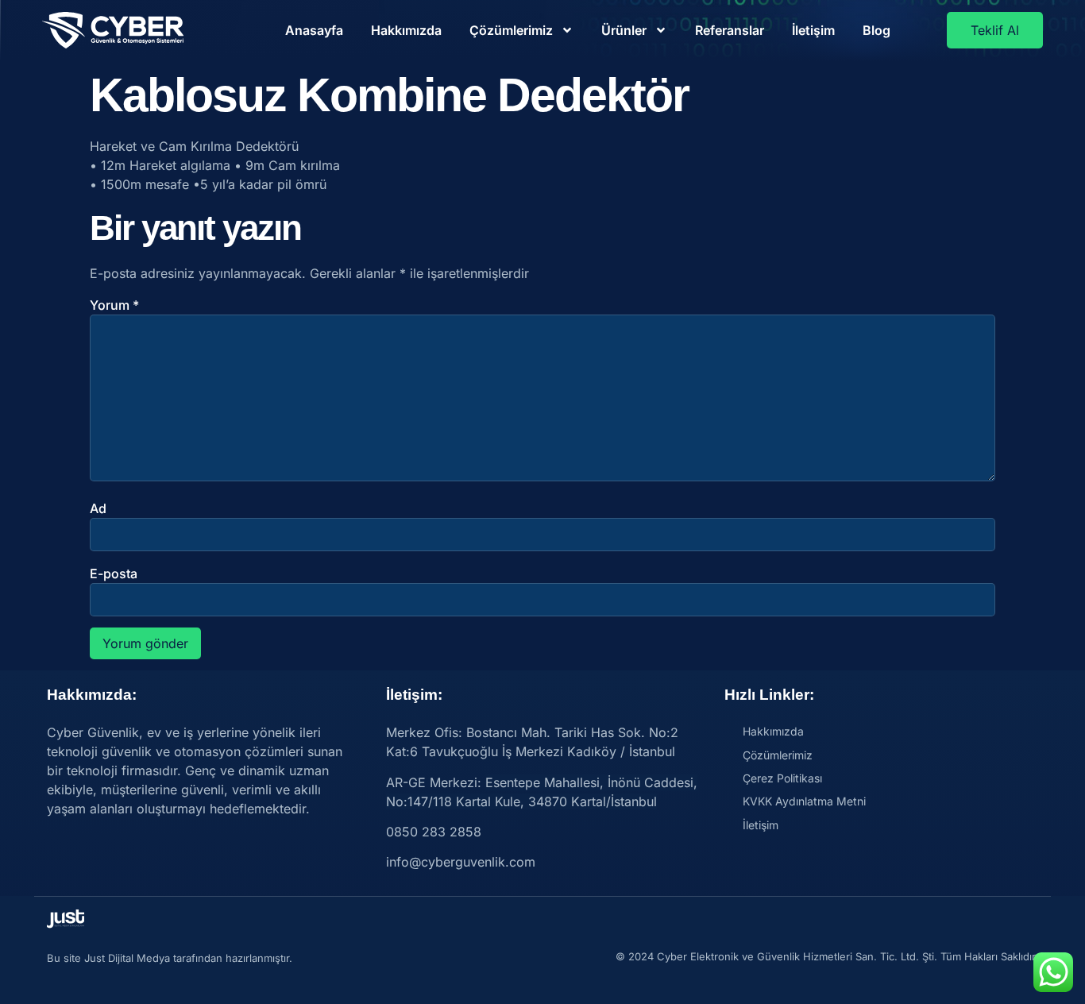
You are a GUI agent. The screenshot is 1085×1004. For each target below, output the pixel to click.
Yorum (114, 305)
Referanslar (729, 30)
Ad (98, 508)
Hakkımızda (406, 30)
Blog (876, 30)
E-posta (113, 573)
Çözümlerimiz (511, 30)
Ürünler (624, 30)
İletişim (813, 30)
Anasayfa (314, 30)
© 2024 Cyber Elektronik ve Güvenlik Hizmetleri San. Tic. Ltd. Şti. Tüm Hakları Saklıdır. (827, 956)
